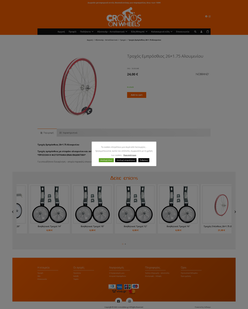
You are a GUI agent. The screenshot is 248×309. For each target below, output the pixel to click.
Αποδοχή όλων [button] (106, 160)
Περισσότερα (129, 155)
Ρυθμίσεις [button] (144, 160)
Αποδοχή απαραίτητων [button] (126, 160)
